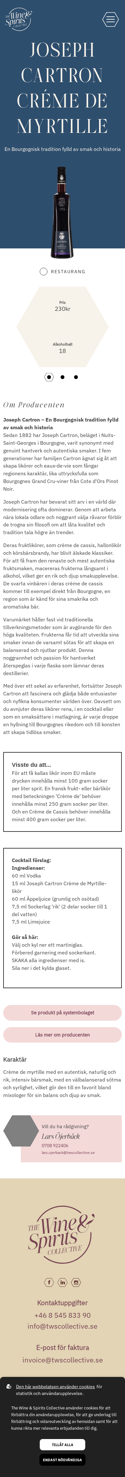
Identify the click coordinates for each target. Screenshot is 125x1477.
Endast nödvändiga (62, 1459)
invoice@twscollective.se (62, 1359)
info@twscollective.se (62, 1326)
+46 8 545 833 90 (62, 1315)
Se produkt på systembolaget (62, 1012)
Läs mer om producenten (62, 1035)
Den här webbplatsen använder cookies (55, 1386)
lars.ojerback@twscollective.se (68, 1152)
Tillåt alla (62, 1444)
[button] (49, 377)
